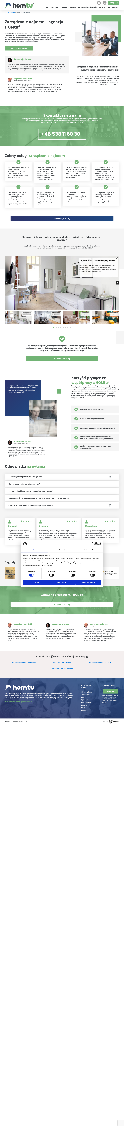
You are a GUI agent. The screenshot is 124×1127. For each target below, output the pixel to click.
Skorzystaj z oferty (19, 48)
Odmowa (36, 582)
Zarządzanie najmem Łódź (62, 663)
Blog (108, 7)
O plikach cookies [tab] (89, 549)
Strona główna (52, 7)
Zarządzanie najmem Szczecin (100, 663)
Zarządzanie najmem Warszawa (24, 663)
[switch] (51, 575)
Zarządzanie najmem (68, 7)
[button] (6, 283)
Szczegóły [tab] (62, 549)
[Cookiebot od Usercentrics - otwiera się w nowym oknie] (93, 543)
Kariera (102, 7)
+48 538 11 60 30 (60, 134)
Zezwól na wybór (62, 582)
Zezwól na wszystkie (88, 582)
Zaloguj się (114, 3)
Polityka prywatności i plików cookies (18, 702)
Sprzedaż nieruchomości (87, 7)
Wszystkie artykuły (62, 358)
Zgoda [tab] (35, 549)
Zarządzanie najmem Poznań (62, 668)
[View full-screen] (117, 258)
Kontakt (115, 7)
